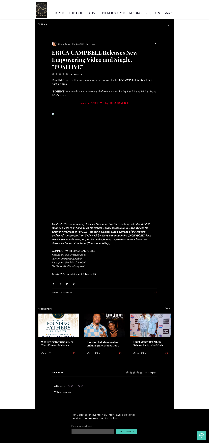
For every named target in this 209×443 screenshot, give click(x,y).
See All (168, 308)
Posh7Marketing (127, 442)
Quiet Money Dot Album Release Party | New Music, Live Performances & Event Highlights (149, 343)
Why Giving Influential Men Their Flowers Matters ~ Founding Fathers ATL (57, 343)
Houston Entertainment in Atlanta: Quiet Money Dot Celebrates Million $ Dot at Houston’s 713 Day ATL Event (103, 343)
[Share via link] (74, 283)
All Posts (42, 24)
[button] (167, 24)
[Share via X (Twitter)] (60, 283)
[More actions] (155, 44)
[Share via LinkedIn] (67, 283)
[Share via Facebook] (53, 283)
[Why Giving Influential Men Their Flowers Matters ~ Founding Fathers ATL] (58, 325)
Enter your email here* (82, 426)
